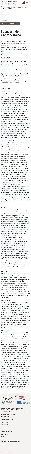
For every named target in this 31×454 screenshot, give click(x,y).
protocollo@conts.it (9, 414)
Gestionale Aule (5, 437)
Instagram (8, 452)
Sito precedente (5, 427)
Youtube (3, 452)
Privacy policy (4, 422)
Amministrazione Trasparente (8, 444)
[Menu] (27, 2)
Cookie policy (4, 424)
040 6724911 (8, 411)
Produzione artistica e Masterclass (14, 7)
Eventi (26, 7)
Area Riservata (4, 434)
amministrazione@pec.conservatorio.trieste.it (16, 413)
